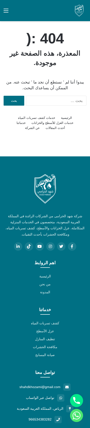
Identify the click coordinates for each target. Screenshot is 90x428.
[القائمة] (6, 12)
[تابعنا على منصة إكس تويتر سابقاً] (61, 246)
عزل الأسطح (45, 331)
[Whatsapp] (76, 415)
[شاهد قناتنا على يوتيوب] (40, 246)
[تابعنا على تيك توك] (29, 246)
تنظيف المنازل (45, 339)
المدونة (45, 292)
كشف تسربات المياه (45, 323)
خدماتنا (21, 123)
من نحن (45, 284)
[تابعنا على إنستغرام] (50, 246)
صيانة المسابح (45, 355)
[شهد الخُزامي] (79, 10)
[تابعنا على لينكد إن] (18, 246)
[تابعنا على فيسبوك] (72, 246)
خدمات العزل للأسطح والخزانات (52, 123)
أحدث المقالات (55, 128)
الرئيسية (66, 118)
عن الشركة (32, 128)
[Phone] (76, 400)
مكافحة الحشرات (45, 347)
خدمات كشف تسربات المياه (36, 118)
